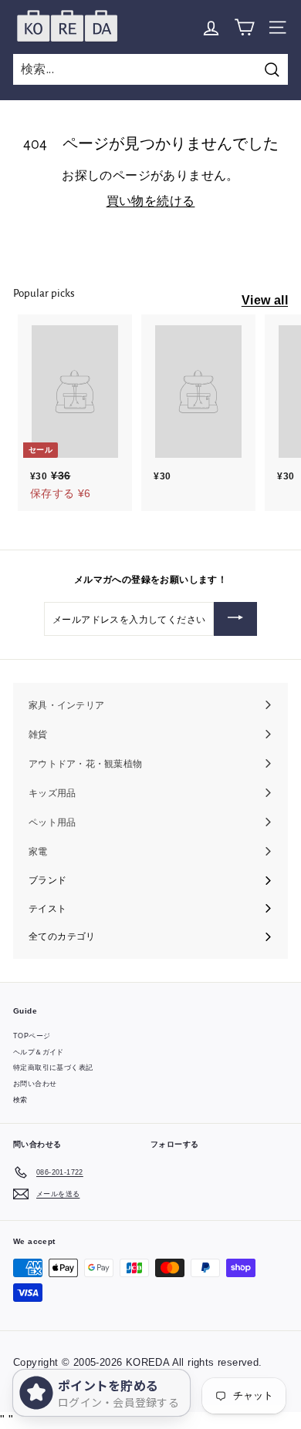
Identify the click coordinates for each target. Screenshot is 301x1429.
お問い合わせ (34, 1084)
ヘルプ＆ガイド (38, 1052)
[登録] (235, 619)
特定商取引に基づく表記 (53, 1067)
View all (265, 300)
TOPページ (31, 1036)
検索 (20, 1100)
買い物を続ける (151, 200)
